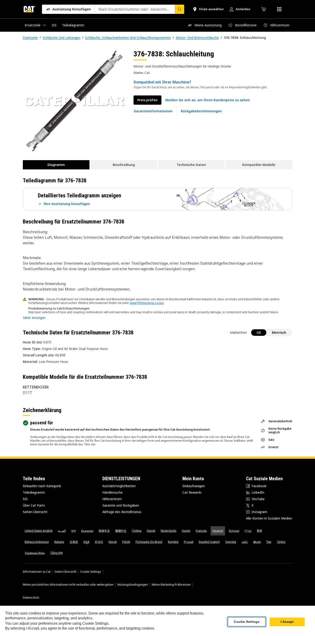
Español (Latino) (209, 542)
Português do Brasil (149, 542)
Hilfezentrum (112, 499)
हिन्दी (259, 531)
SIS (25, 499)
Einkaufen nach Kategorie (42, 486)
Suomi (186, 531)
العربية (62, 531)
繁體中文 (120, 531)
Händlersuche (112, 492)
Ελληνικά (234, 531)
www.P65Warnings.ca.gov (147, 303)
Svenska (230, 542)
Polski (126, 542)
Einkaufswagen (193, 486)
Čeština (136, 531)
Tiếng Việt (56, 553)
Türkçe (281, 542)
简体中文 (104, 531)
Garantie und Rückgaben (120, 505)
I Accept (287, 622)
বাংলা (73, 531)
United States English (39, 531)
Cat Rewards (192, 492)
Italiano (59, 542)
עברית (248, 531)
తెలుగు (257, 542)
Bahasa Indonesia (37, 542)
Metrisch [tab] (279, 332)
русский (188, 542)
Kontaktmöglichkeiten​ (119, 486)
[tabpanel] (74, 101)
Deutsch (217, 531)
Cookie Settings (90, 572)
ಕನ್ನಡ (86, 542)
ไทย (268, 542)
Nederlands (168, 531)
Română (173, 542)
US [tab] (259, 332)
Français (201, 531)
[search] (179, 9)
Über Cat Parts (34, 505)
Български (87, 531)
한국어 (99, 542)
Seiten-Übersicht (35, 512)
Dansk (151, 531)
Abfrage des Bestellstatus (121, 512)
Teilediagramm (34, 492)
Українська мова (35, 553)
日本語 (74, 542)
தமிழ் (245, 542)
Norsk (113, 542)
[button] (207, 100)
